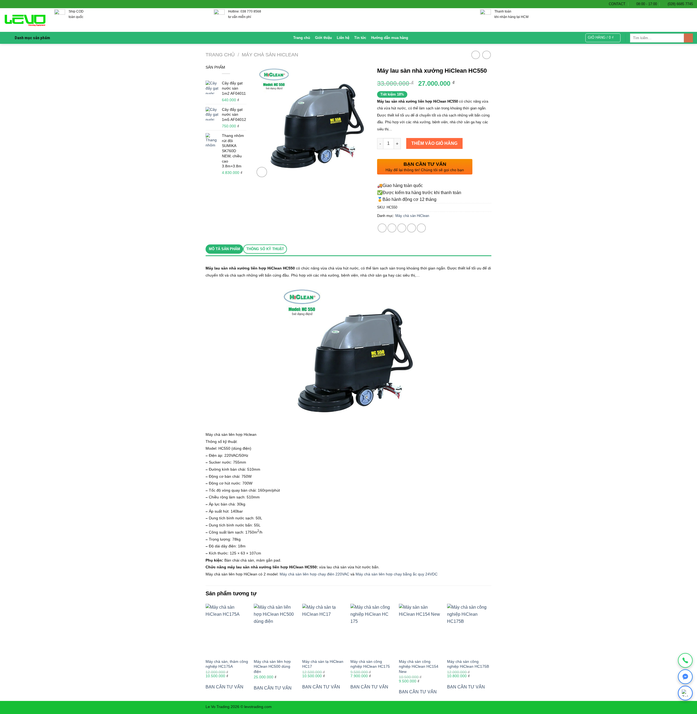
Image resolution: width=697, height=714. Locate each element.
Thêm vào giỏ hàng (434, 143)
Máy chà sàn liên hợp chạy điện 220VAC (314, 574)
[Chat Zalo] (685, 693)
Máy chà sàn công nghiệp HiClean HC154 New (418, 666)
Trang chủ (301, 38)
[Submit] (688, 38)
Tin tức (360, 38)
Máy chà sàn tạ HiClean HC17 (322, 664)
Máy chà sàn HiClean (270, 54)
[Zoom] (261, 172)
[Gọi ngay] (685, 660)
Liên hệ (343, 38)
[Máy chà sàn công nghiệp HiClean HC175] (371, 629)
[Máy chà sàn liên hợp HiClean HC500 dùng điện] (275, 629)
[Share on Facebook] (382, 227)
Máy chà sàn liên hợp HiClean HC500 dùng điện (272, 666)
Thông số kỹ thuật (265, 249)
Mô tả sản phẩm (224, 249)
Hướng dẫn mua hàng (389, 38)
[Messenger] (685, 676)
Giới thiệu (323, 38)
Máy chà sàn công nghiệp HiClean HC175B (468, 664)
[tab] (224, 249)
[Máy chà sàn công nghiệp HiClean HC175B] (468, 629)
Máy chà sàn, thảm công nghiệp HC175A (227, 664)
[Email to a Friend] (401, 227)
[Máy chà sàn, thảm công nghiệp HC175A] (227, 629)
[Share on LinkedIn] (421, 227)
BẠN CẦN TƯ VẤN (224, 687)
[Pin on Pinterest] (411, 227)
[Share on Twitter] (391, 227)
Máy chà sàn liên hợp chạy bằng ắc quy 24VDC (397, 574)
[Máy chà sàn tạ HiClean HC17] (323, 629)
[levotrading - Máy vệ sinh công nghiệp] (25, 20)
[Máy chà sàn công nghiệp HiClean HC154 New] (420, 629)
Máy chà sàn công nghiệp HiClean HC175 (370, 664)
